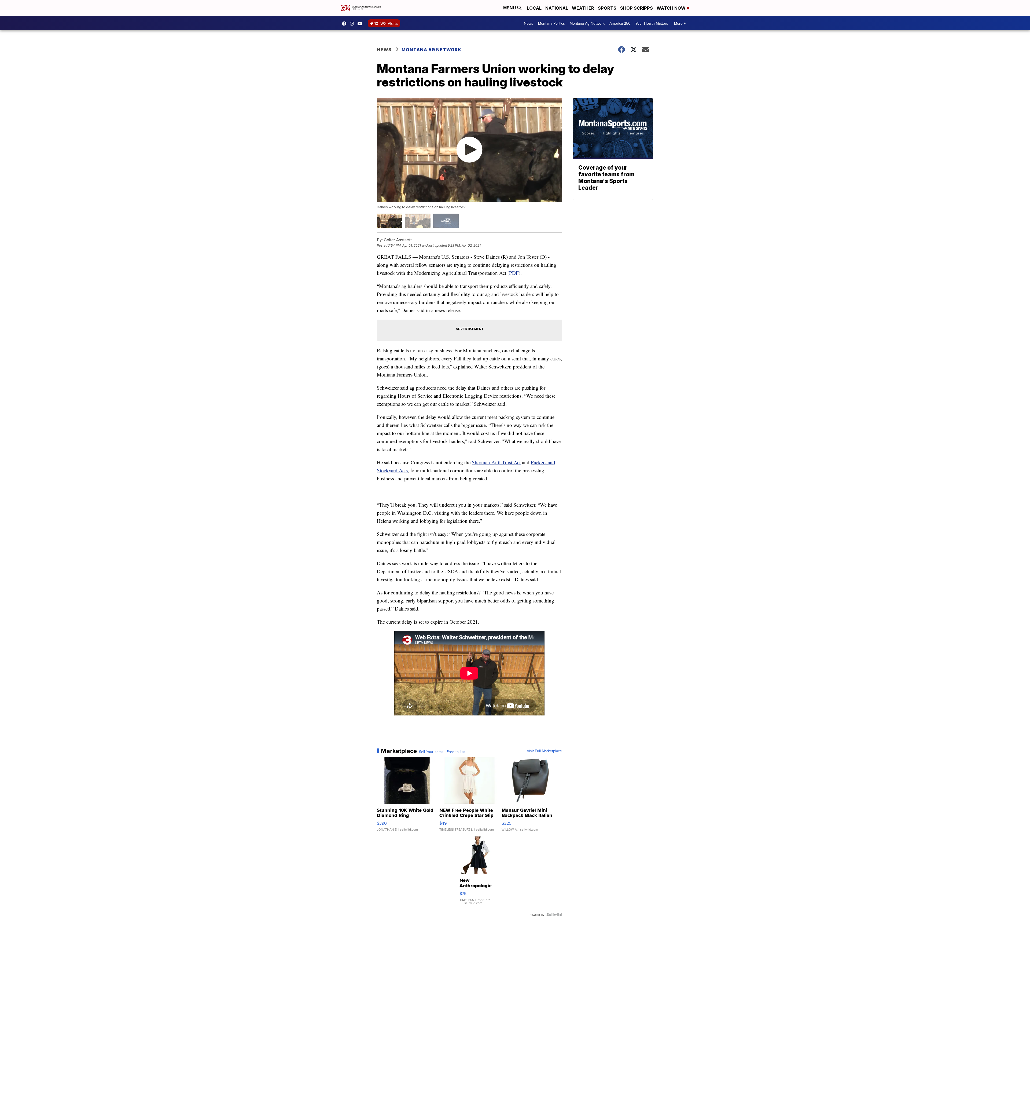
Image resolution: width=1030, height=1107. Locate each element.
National (556, 8)
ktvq (353, 23)
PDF (514, 272)
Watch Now (672, 8)
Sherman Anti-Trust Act (496, 462)
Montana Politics (551, 23)
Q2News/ (345, 23)
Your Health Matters (651, 23)
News (528, 23)
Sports (607, 8)
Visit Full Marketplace (544, 751)
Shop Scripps (636, 8)
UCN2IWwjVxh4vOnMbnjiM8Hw (361, 23)
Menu (510, 8)
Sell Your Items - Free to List (442, 752)
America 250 (620, 23)
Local (534, 8)
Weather (583, 8)
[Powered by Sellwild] (554, 914)
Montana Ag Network (587, 23)
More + (680, 23)
